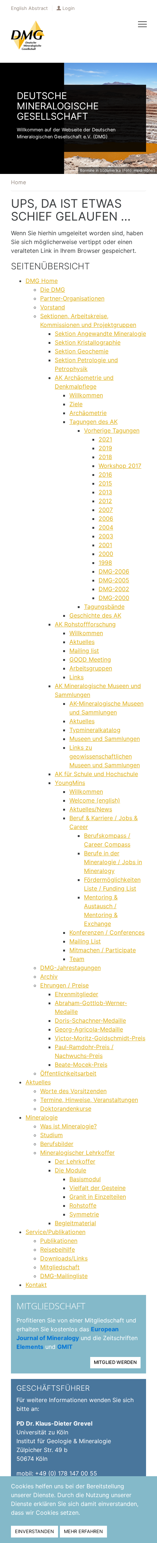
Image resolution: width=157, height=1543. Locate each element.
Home (18, 182)
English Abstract (29, 8)
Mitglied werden (115, 1362)
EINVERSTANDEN (34, 1531)
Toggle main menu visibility (142, 24)
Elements (29, 1346)
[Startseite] (28, 35)
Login (68, 8)
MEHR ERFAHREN (83, 1531)
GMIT (65, 1346)
